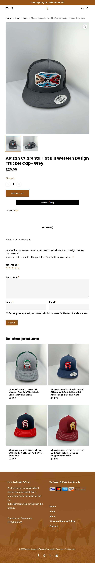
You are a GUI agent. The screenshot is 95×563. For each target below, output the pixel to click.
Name (9, 302)
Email (52, 302)
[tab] (47, 227)
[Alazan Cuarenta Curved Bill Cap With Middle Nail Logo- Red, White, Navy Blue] (26, 425)
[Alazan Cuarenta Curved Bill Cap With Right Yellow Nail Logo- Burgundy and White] (68, 425)
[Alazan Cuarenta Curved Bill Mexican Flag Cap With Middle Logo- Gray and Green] (26, 364)
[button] (7, 8)
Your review (12, 277)
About (52, 516)
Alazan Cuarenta (32, 549)
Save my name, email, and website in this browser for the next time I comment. (49, 313)
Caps (25, 18)
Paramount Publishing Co (65, 549)
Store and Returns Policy (62, 521)
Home (8, 18)
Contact (53, 526)
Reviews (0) (47, 227)
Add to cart (17, 193)
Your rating (12, 264)
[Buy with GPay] (47, 202)
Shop (17, 18)
